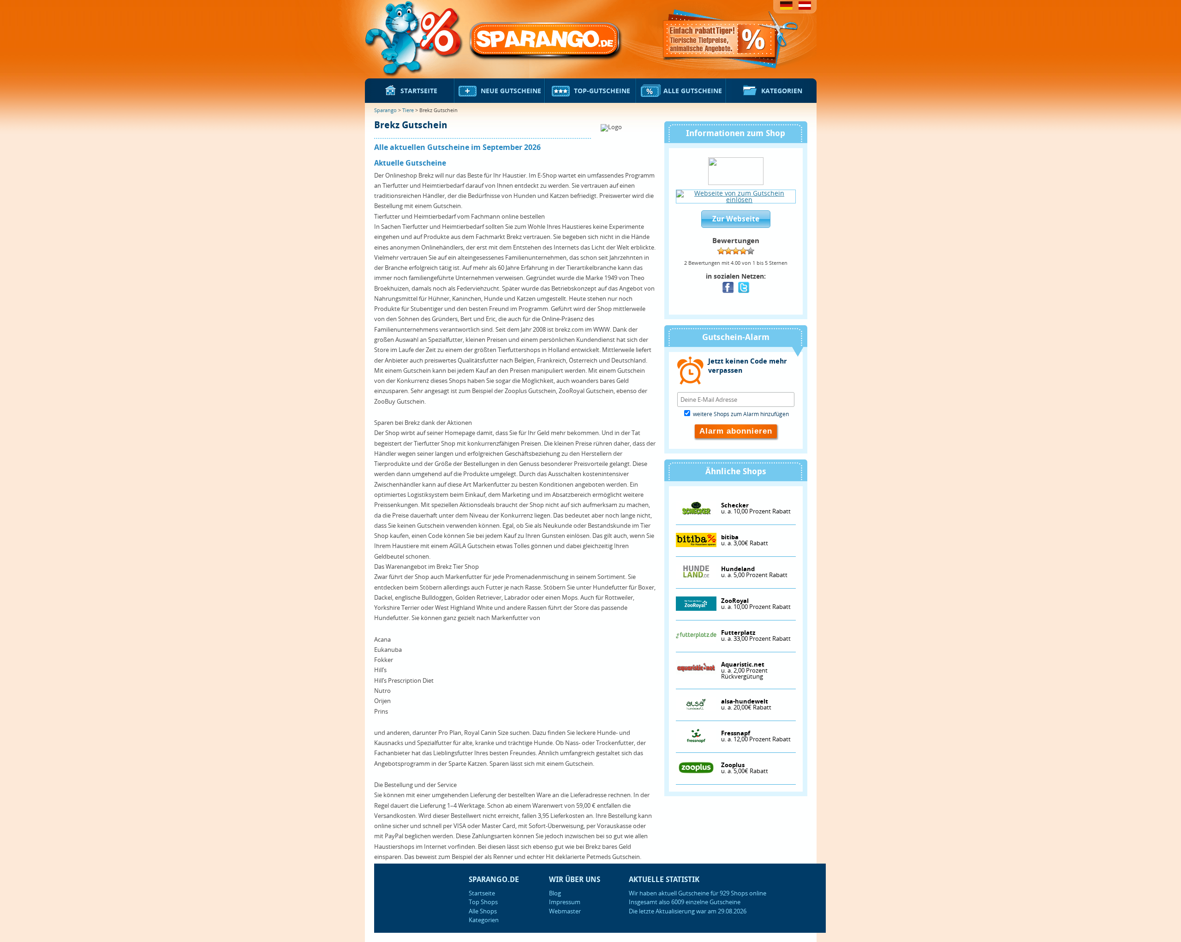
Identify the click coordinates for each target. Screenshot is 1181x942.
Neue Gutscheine (511, 90)
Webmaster (565, 911)
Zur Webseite (735, 219)
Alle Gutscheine (692, 90)
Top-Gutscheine (602, 90)
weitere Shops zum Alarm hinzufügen (740, 414)
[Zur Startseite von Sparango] (494, 76)
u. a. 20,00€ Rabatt (746, 704)
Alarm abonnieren (735, 431)
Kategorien (781, 90)
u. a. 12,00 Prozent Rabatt (756, 736)
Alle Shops (483, 911)
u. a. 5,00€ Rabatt (744, 768)
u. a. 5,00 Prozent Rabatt (754, 572)
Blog (555, 893)
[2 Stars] (728, 251)
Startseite (418, 90)
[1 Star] (721, 251)
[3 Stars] (736, 251)
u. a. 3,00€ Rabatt (744, 540)
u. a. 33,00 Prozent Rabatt (756, 636)
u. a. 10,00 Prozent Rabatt (756, 508)
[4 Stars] (743, 251)
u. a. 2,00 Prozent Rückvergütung (744, 671)
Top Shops (483, 902)
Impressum (564, 902)
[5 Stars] (750, 251)
